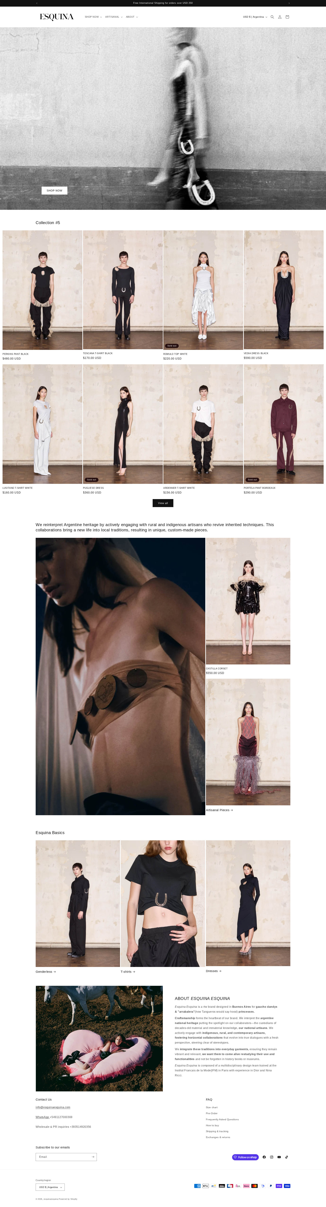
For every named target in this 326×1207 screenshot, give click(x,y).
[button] (93, 16)
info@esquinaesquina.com (53, 1107)
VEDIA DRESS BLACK (256, 353)
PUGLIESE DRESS (93, 488)
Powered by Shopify (68, 1199)
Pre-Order (212, 1113)
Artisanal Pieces (218, 810)
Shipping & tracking (217, 1131)
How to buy (212, 1125)
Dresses (212, 971)
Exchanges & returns (218, 1137)
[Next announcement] (289, 3)
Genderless (44, 971)
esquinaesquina (51, 1199)
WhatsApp (43, 1117)
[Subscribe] (93, 1157)
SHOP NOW (54, 190)
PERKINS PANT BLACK (16, 354)
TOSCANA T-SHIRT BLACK (98, 353)
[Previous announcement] (37, 3)
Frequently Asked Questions (222, 1119)
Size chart (212, 1107)
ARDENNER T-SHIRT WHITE (179, 488)
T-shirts (126, 971)
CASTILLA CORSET (217, 668)
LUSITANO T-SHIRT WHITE (18, 488)
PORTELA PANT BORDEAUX (260, 488)
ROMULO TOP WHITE (175, 354)
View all (163, 503)
